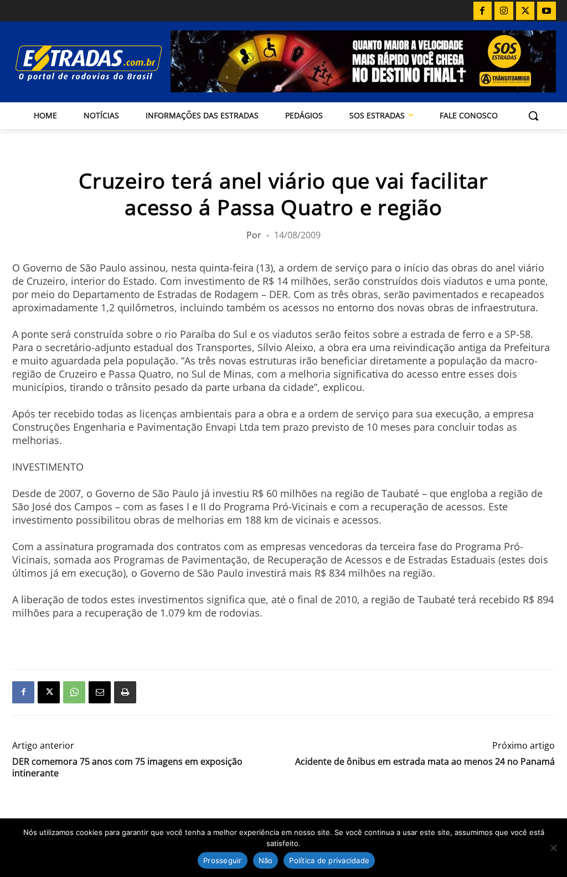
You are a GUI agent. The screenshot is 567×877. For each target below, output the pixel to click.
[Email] (100, 692)
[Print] (125, 692)
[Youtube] (546, 11)
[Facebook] (482, 11)
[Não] (553, 847)
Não (266, 860)
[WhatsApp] (74, 692)
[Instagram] (503, 11)
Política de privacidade (329, 860)
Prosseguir (222, 860)
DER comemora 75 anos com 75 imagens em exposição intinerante (127, 767)
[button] (533, 115)
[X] (525, 11)
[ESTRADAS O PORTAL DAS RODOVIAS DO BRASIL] (76, 62)
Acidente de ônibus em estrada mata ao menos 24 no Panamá (425, 762)
